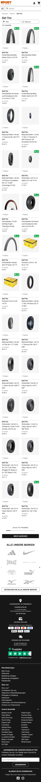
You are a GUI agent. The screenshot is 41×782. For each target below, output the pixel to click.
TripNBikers (25, 737)
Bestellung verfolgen (9, 676)
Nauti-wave (6, 742)
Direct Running (7, 717)
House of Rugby (7, 734)
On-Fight (5, 744)
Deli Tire (5, 52)
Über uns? (5, 688)
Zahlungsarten (7, 700)
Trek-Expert (25, 732)
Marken (12, 14)
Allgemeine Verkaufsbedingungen (14, 693)
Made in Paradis (7, 739)
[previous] (1, 567)
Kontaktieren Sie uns (20, 607)
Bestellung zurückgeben (20, 645)
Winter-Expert (26, 742)
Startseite (5, 14)
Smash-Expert (26, 722)
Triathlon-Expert (27, 734)
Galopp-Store (6, 727)
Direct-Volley (6, 720)
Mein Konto (6, 671)
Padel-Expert (26, 712)
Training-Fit (25, 729)
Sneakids (24, 727)
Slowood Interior (27, 720)
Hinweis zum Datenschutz (11, 705)
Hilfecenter (5, 673)
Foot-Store (5, 725)
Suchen (11, 8)
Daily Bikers (6, 715)
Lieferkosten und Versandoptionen (14, 702)
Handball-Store (7, 732)
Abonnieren (20, 764)
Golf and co (6, 729)
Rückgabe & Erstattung (10, 695)
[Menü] (2, 8)
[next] (39, 567)
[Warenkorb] (39, 3)
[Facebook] (18, 778)
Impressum (5, 697)
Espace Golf (6, 722)
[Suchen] (7, 8)
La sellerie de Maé (8, 737)
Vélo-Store (25, 739)
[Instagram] (22, 778)
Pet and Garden (26, 717)
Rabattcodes (6, 680)
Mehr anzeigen (20, 536)
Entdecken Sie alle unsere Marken (20, 589)
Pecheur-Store (26, 715)
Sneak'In (24, 725)
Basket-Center (7, 712)
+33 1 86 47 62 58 (20, 613)
